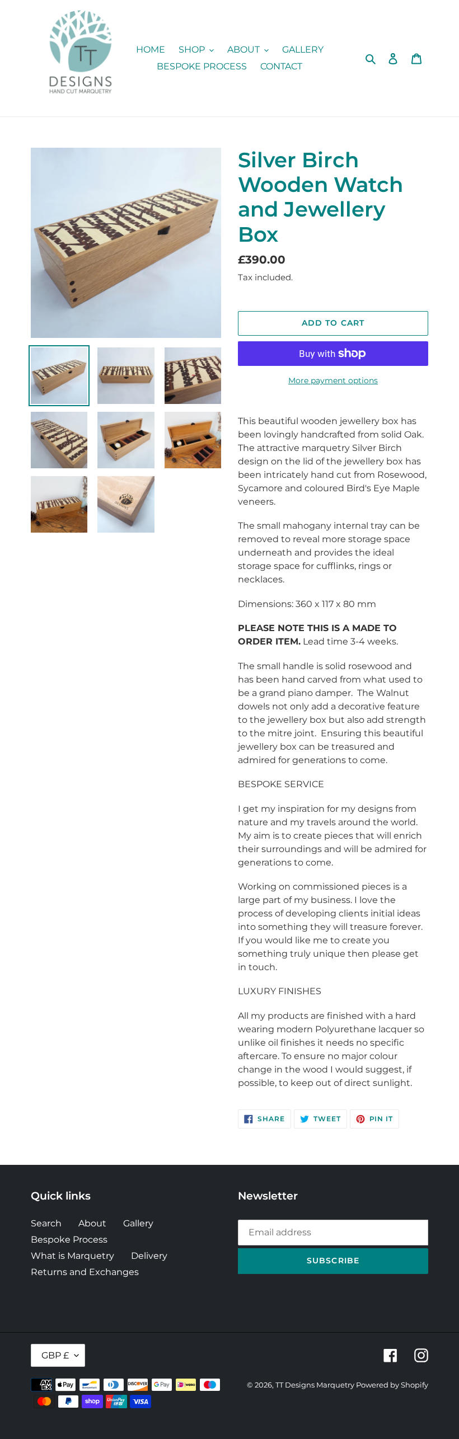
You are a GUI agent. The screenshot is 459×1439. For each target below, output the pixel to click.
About (92, 1223)
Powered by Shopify (392, 1384)
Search (46, 1223)
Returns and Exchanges (85, 1272)
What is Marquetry (72, 1255)
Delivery (149, 1255)
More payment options (333, 380)
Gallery (138, 1223)
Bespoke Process (69, 1239)
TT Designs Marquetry (315, 1384)
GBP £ (55, 1355)
